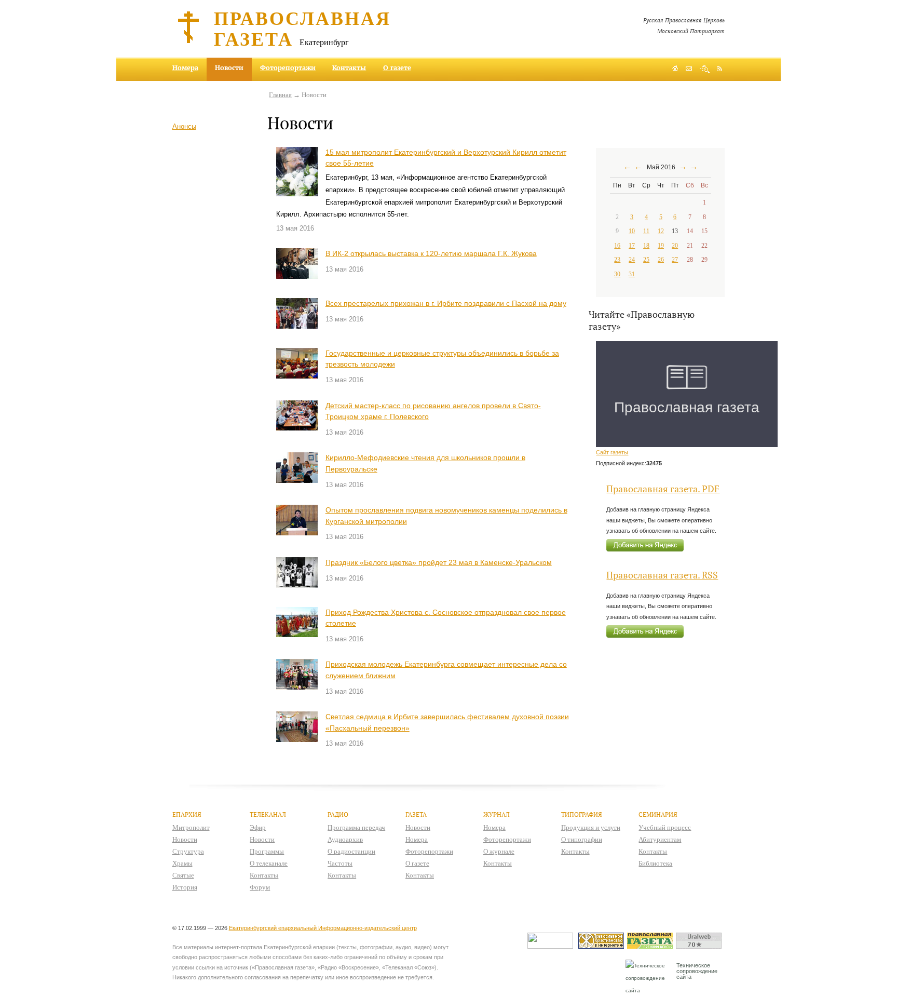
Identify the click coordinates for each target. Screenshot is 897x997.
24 (632, 259)
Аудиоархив (345, 839)
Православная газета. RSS (662, 575)
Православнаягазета (302, 28)
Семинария (657, 814)
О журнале (498, 851)
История (184, 887)
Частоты (340, 863)
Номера (185, 67)
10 (632, 231)
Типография (581, 814)
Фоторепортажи (288, 67)
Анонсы (184, 126)
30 (617, 274)
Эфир (258, 827)
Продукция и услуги (590, 827)
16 (617, 245)
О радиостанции (351, 851)
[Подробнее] (297, 172)
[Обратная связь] (689, 69)
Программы (267, 851)
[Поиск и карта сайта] (705, 69)
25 (646, 259)
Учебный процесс (664, 827)
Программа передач (356, 827)
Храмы (182, 863)
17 (632, 245)
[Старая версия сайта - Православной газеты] (651, 946)
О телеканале (269, 863)
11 (646, 231)
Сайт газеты (612, 452)
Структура (188, 851)
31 (632, 274)
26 (661, 259)
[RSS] (719, 68)
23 (617, 259)
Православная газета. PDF (662, 489)
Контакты (349, 67)
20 (675, 245)
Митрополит (191, 827)
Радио (338, 814)
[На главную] (675, 69)
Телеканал (268, 814)
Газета (416, 814)
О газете (397, 67)
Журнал (496, 814)
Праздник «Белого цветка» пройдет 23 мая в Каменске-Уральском (438, 562)
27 (675, 259)
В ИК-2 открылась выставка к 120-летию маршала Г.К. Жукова (431, 253)
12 (661, 231)
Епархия (186, 814)
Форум (260, 887)
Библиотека (655, 863)
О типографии (581, 839)
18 (646, 245)
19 (661, 245)
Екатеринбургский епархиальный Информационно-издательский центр (323, 928)
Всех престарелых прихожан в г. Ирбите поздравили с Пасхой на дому (445, 303)
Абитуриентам (659, 839)
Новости (184, 839)
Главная (280, 95)
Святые (183, 875)
